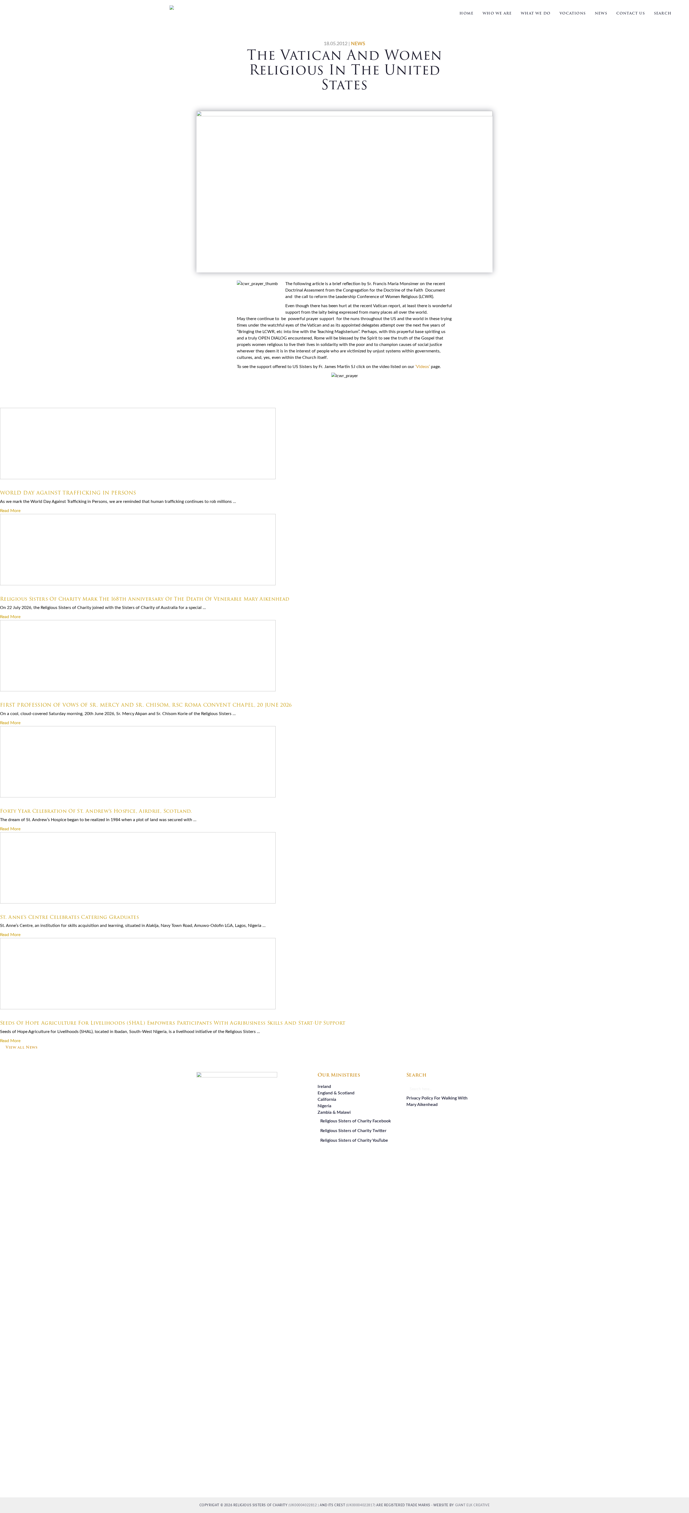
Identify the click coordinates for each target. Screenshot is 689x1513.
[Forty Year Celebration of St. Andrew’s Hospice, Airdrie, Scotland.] (138, 796)
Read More (10, 511)
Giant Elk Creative (472, 1505)
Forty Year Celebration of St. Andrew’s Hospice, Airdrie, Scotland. (96, 811)
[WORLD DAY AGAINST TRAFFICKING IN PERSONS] (138, 478)
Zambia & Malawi (334, 1112)
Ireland (324, 1086)
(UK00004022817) (360, 1505)
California (327, 1099)
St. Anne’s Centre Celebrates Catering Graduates (69, 917)
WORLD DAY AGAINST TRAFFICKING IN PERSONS (68, 493)
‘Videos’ (422, 367)
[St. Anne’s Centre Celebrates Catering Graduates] (138, 902)
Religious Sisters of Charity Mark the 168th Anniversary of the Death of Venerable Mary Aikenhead (145, 599)
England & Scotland (336, 1093)
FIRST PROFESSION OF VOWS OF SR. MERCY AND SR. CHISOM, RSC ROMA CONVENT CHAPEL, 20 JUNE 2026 (146, 705)
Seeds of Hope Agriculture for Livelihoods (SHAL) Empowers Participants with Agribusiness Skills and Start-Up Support (173, 1023)
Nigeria (324, 1106)
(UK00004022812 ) (304, 1505)
